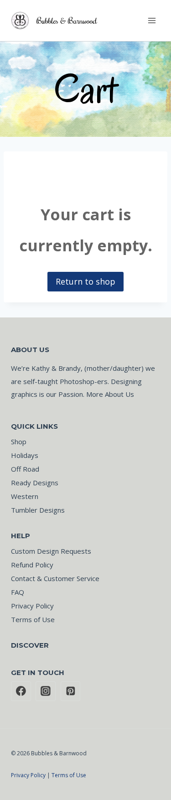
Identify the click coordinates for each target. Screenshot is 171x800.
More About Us (110, 394)
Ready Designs (34, 482)
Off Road (25, 468)
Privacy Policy (32, 605)
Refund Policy (32, 564)
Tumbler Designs (38, 509)
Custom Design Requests (51, 551)
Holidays (24, 455)
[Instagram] (46, 691)
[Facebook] (21, 691)
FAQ (17, 592)
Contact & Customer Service (55, 578)
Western (24, 496)
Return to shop (85, 281)
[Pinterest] (71, 691)
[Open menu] (151, 20)
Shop (18, 441)
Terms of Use (33, 619)
